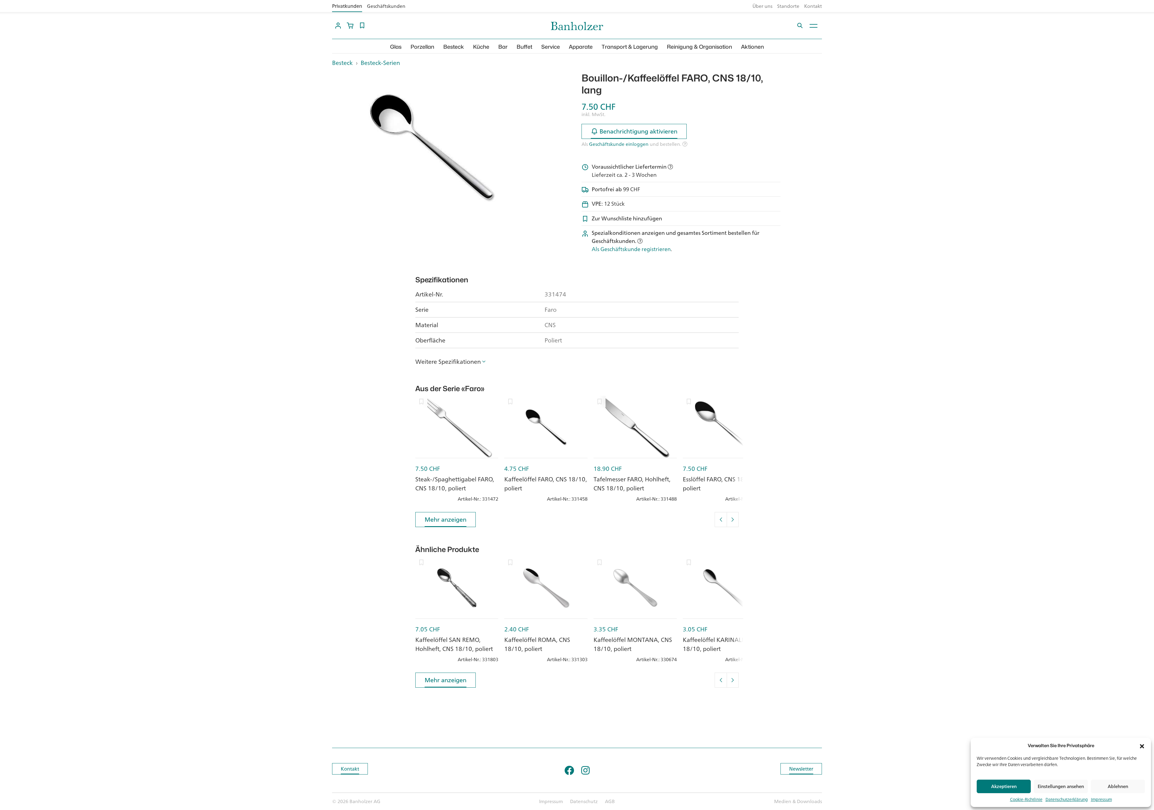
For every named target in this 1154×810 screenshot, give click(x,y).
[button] (1142, 746)
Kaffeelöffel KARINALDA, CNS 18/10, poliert (723, 644)
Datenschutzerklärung (1067, 799)
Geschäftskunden (386, 6)
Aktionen (752, 47)
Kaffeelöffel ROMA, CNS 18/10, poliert (537, 644)
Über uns (762, 6)
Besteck (453, 47)
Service (550, 47)
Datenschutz (584, 801)
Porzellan (422, 47)
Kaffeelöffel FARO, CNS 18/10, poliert (545, 483)
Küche (481, 47)
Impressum (1101, 799)
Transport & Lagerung (630, 47)
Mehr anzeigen (445, 519)
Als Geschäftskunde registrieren (631, 249)
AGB (610, 801)
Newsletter (801, 769)
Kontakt (813, 6)
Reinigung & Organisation (699, 47)
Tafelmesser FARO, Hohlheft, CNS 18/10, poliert (632, 483)
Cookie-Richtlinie (1026, 799)
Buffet (524, 47)
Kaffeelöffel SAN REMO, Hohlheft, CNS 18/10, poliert (454, 644)
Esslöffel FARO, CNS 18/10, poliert (719, 483)
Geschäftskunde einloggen (619, 144)
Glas (395, 47)
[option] (431, 147)
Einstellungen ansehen (1061, 786)
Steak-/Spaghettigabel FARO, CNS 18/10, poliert (454, 483)
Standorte (788, 6)
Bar (503, 47)
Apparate (581, 47)
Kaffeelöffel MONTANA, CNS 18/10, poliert (633, 644)
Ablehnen (1118, 786)
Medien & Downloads (798, 801)
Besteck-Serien (380, 62)
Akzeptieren (1004, 786)
